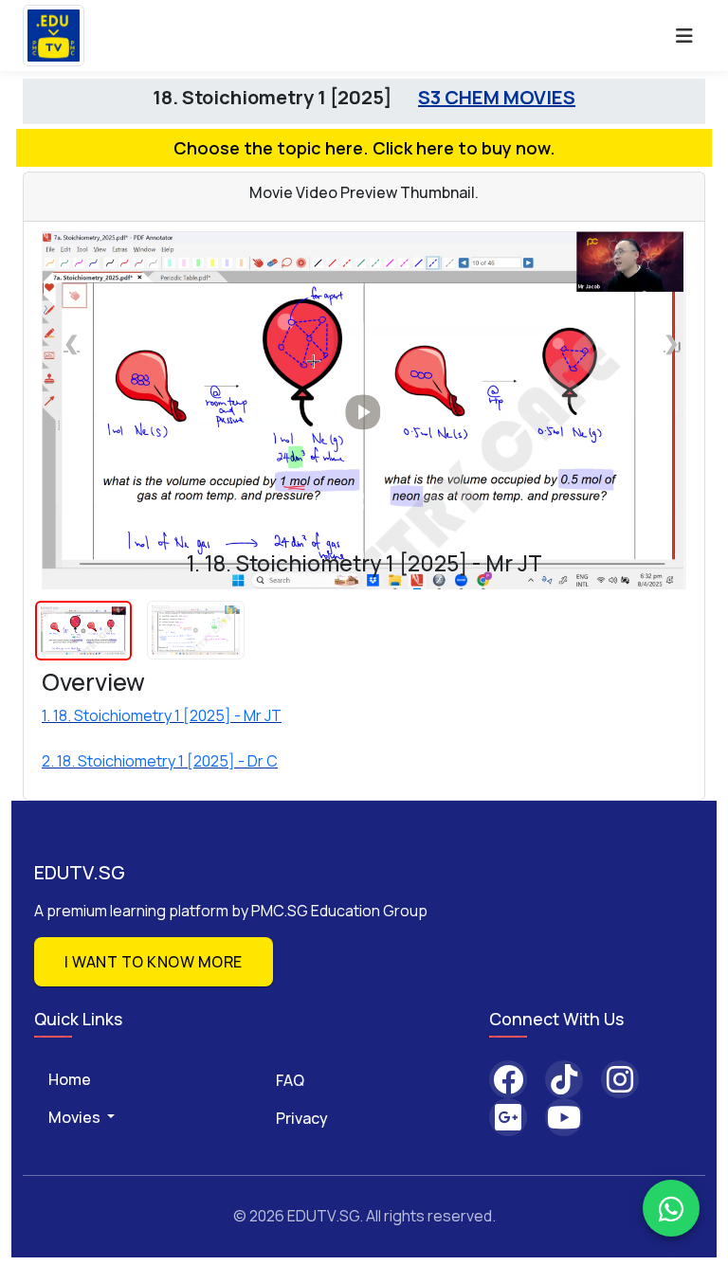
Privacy (302, 1118)
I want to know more (153, 961)
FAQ (290, 1080)
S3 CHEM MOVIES (496, 97)
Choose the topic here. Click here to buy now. (364, 147)
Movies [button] (75, 1117)
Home (69, 1079)
